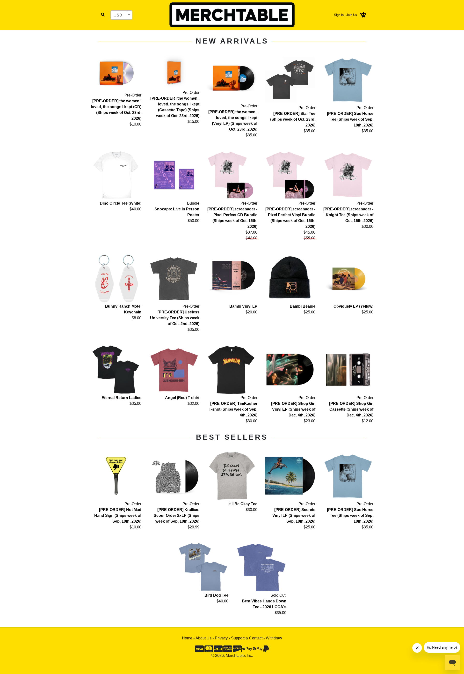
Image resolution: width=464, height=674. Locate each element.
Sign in (339, 15)
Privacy (221, 638)
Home (187, 638)
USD (118, 15)
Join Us (351, 15)
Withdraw (274, 638)
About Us (203, 638)
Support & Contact (246, 638)
